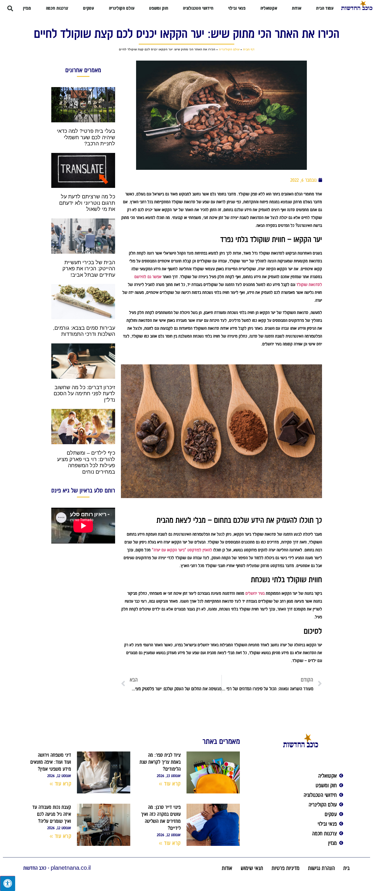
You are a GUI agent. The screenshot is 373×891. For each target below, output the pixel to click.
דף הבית (248, 49)
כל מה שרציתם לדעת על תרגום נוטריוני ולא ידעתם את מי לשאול (87, 203)
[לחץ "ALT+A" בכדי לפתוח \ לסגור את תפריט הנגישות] (7, 883)
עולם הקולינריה (229, 49)
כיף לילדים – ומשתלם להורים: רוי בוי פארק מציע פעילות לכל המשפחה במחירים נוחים (86, 462)
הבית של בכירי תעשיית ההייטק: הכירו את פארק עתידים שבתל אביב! (88, 269)
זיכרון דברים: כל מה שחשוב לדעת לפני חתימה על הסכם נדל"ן (84, 393)
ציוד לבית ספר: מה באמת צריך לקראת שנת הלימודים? (160, 762)
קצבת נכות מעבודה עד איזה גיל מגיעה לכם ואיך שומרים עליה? (51, 814)
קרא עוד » (170, 783)
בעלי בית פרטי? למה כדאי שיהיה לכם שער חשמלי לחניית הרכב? (86, 137)
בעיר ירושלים (255, 593)
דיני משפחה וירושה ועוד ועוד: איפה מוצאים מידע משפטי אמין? (50, 762)
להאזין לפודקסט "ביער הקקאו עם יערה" (182, 550)
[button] (10, 8)
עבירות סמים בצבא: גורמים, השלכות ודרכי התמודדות (84, 331)
